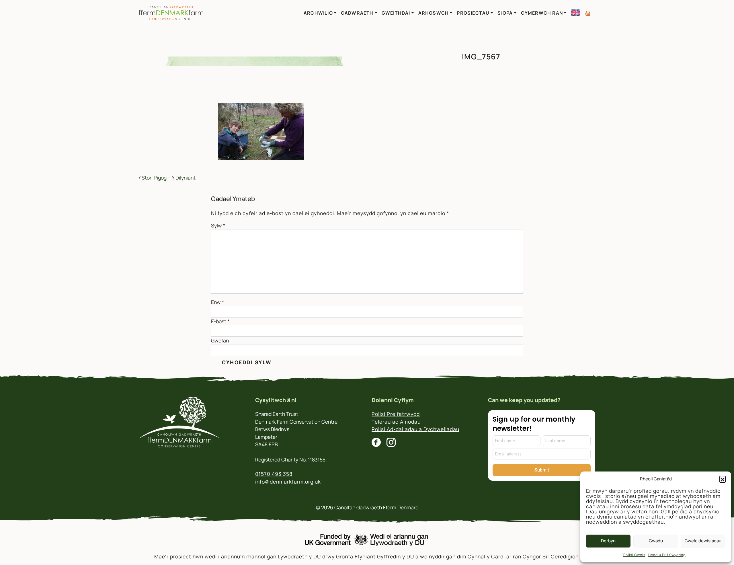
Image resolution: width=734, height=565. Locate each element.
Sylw (218, 225)
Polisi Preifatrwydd (396, 413)
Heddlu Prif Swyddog (667, 554)
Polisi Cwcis (634, 554)
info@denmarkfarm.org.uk (288, 481)
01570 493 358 (273, 473)
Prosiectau (473, 13)
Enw (217, 302)
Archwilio (318, 13)
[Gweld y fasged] (588, 10)
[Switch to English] (576, 12)
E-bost (220, 321)
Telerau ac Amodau (396, 421)
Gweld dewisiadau (703, 541)
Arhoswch (433, 13)
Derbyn (608, 541)
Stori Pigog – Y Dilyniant (168, 177)
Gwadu (656, 541)
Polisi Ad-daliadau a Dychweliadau (415, 429)
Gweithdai (396, 13)
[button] (722, 479)
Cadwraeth (357, 13)
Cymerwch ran (542, 13)
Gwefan (220, 340)
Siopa (505, 13)
